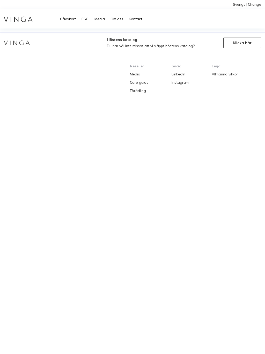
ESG (85, 19)
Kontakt (135, 19)
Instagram (180, 82)
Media (99, 19)
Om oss (117, 19)
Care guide (139, 82)
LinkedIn (178, 74)
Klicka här (242, 42)
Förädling (138, 90)
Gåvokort (68, 19)
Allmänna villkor (225, 74)
